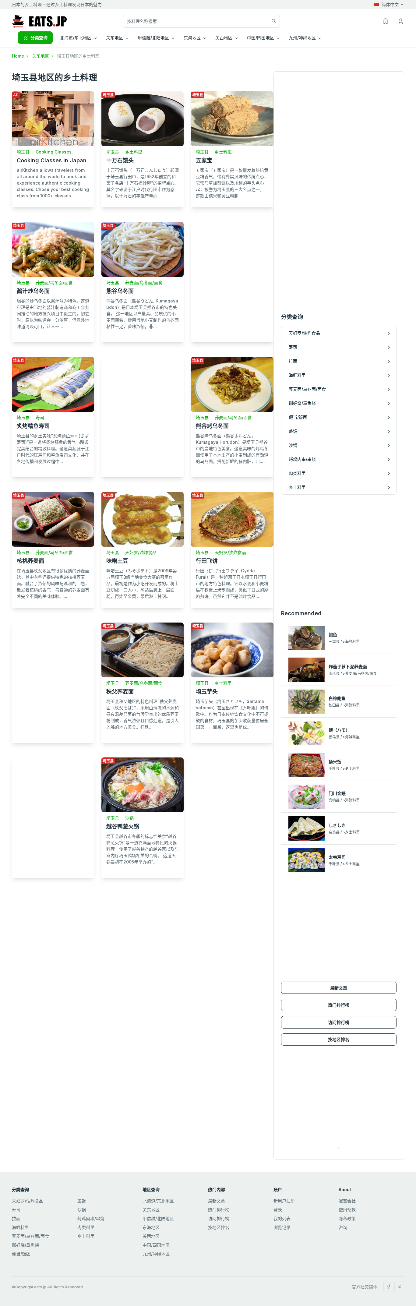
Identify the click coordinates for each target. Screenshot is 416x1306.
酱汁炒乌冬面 (33, 291)
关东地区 (41, 55)
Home (18, 55)
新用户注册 (284, 1200)
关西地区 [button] (223, 37)
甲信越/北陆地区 (158, 1218)
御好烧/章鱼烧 (25, 1245)
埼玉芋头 (207, 691)
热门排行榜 (338, 1005)
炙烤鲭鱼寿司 (33, 426)
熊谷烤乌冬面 (212, 426)
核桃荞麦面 (30, 561)
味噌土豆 (117, 561)
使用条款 (347, 1209)
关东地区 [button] (114, 37)
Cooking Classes (54, 151)
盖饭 (81, 1200)
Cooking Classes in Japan (51, 160)
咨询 (343, 1227)
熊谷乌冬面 (120, 291)
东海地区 (151, 1227)
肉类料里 (85, 1227)
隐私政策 (347, 1218)
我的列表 (282, 1218)
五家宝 (204, 160)
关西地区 (151, 1236)
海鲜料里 (20, 1227)
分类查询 (39, 37)
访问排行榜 (338, 1022)
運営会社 (347, 1200)
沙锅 (129, 818)
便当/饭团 (21, 1253)
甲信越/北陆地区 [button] (153, 37)
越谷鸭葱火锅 (122, 826)
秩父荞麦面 (120, 691)
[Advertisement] (232, 279)
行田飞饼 (207, 561)
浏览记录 (282, 1227)
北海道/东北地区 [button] (75, 37)
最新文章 (338, 987)
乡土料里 (133, 151)
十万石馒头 (120, 160)
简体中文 (390, 4)
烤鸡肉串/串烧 (90, 1218)
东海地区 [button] (192, 37)
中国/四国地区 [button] (260, 37)
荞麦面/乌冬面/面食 (54, 282)
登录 (277, 1209)
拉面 (16, 1218)
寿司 (40, 417)
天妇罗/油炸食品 (141, 552)
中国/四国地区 (156, 1245)
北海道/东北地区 (158, 1200)
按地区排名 (338, 1039)
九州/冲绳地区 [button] (302, 37)
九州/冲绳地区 (156, 1253)
